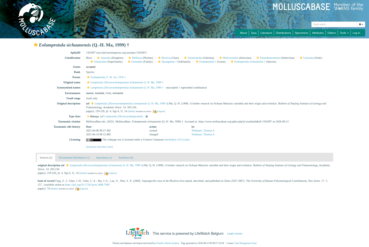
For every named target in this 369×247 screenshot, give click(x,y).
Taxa (254, 32)
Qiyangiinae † (169, 61)
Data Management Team (246, 243)
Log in (356, 32)
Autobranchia (195, 57)
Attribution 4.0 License (177, 139)
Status (76, 66)
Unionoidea (100, 61)
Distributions (283, 32)
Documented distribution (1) (74, 157)
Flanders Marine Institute (167, 243)
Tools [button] (343, 32)
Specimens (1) (104, 157)
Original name (71, 82)
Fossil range (73, 98)
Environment (72, 93)
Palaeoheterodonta (270, 57)
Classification (72, 57)
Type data (74, 116)
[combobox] (334, 24)
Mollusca (137, 57)
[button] (36, 44)
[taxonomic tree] (93, 146)
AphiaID (75, 52)
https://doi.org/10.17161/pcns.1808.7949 (87, 184)
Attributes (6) (125, 157)
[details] (131, 111)
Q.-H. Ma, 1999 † (127, 82)
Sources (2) (46, 157)
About (243, 32)
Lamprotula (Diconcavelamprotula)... (124, 116)
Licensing (74, 139)
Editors (331, 32)
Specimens (301, 32)
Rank (77, 72)
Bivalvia (166, 57)
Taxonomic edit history (67, 126)
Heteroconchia (230, 57)
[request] (161, 111)
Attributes (318, 32)
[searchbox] (334, 24)
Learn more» (235, 233)
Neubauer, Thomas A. (203, 130)
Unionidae (136, 61)
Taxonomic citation (69, 121)
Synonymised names (68, 87)
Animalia (106, 57)
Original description (68, 103)
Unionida (308, 57)
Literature (266, 32)
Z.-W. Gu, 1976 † (108, 77)
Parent (76, 77)
